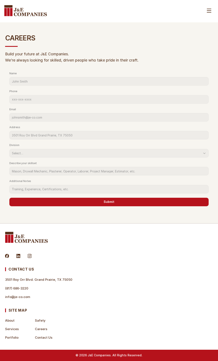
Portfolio (12, 337)
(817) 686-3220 (16, 288)
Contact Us (43, 337)
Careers (41, 329)
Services (12, 329)
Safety (40, 320)
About (9, 320)
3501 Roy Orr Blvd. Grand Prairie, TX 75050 (38, 280)
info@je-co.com (17, 297)
